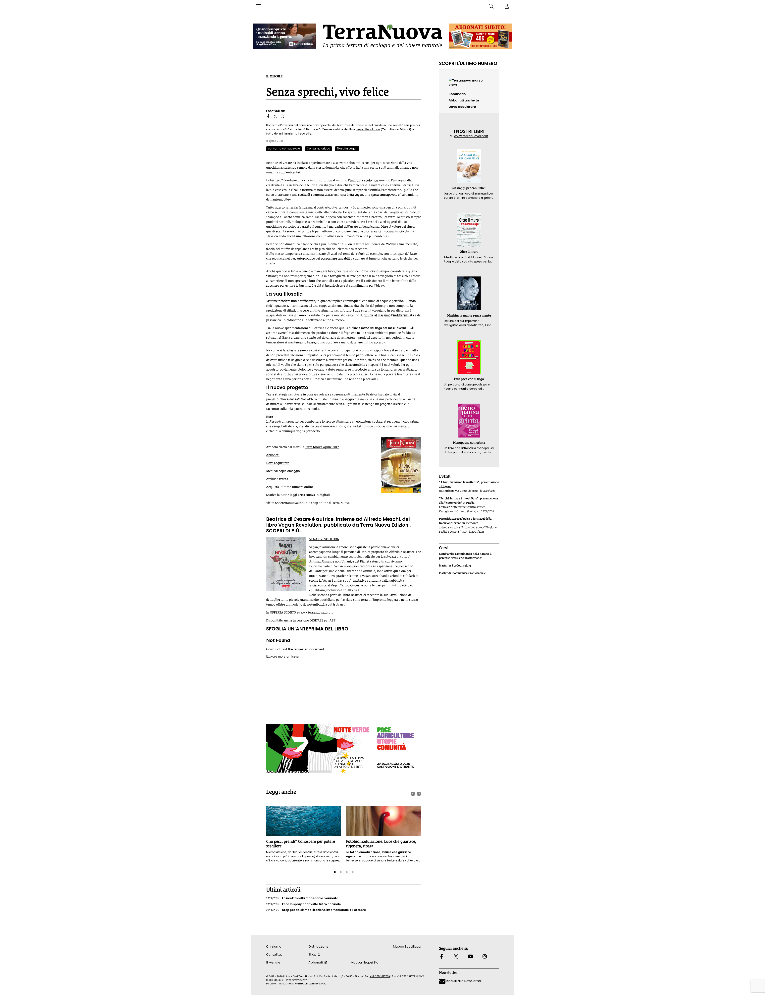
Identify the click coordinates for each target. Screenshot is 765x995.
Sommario (457, 94)
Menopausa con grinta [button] (469, 442)
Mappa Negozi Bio (364, 962)
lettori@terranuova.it (297, 980)
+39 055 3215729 (380, 976)
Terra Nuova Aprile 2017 (322, 447)
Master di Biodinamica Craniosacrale (462, 573)
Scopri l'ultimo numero (468, 63)
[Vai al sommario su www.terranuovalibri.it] (469, 82)
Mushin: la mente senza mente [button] (469, 315)
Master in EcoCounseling (455, 565)
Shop (312, 954)
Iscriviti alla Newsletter (463, 981)
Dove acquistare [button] (462, 106)
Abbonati (273, 455)
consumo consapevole (284, 148)
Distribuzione (318, 946)
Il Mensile (274, 76)
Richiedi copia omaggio (283, 471)
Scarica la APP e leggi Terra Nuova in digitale (298, 495)
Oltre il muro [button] (469, 252)
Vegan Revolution (368, 129)
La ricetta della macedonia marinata (302, 898)
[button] (258, 6)
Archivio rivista (277, 479)
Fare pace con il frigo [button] (469, 379)
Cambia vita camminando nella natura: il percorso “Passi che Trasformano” (465, 556)
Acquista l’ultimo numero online (290, 487)
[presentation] (413, 794)
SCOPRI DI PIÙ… (284, 530)
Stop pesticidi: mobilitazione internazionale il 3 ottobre (316, 910)
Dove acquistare (277, 463)
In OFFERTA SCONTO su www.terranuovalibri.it (299, 612)
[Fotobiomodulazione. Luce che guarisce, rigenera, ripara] (383, 821)
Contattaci (274, 954)
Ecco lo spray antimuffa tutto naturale (303, 904)
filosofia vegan (347, 148)
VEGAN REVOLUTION (324, 539)
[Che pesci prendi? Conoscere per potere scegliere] (303, 821)
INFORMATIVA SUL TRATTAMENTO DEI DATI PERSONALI (296, 983)
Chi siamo (273, 946)
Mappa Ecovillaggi (407, 946)
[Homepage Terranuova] (382, 36)
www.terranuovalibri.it (291, 503)
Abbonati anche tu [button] (464, 100)
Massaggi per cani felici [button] (469, 188)
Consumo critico (318, 148)
